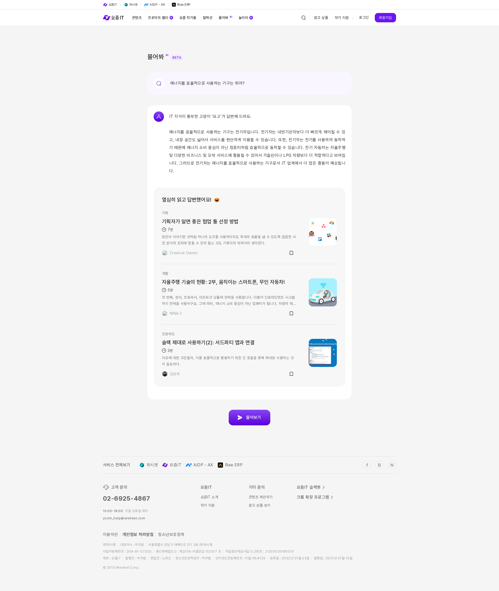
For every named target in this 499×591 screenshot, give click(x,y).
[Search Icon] (303, 18)
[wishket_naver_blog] (392, 465)
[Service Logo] (113, 17)
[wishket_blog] (379, 465)
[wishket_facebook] (367, 465)
